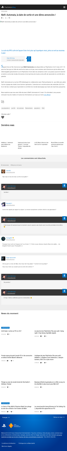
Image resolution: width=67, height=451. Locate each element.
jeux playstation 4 (6, 108)
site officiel (47, 95)
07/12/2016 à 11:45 (11, 278)
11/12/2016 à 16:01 (11, 293)
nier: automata (20, 108)
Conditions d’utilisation (8, 443)
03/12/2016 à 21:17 (11, 188)
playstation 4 (37, 108)
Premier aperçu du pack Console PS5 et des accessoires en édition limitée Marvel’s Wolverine (16, 356)
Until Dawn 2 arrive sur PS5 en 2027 (11, 331)
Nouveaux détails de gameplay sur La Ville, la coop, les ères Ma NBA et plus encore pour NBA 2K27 (49, 383)
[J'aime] (8, 334)
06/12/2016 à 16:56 (10, 259)
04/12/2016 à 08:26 (10, 205)
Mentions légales (7, 446)
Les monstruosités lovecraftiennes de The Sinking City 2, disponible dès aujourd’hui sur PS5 (49, 407)
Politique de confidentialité (27, 443)
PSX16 (43, 108)
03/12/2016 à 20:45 (10, 172)
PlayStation (10, 7)
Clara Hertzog (10, 58)
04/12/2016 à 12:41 (11, 220)
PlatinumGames (29, 108)
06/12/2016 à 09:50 (10, 239)
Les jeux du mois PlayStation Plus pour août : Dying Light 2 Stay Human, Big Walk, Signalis (49, 332)
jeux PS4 (13, 108)
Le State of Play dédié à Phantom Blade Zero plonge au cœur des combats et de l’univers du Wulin (16, 407)
